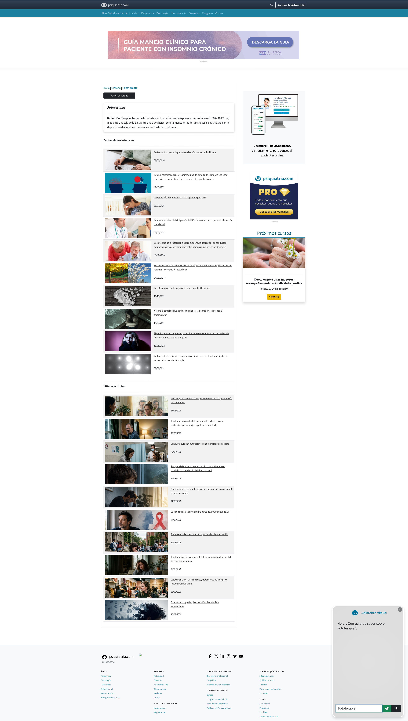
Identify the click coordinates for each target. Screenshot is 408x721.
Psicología (162, 13)
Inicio (106, 88)
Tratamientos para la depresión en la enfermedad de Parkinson (185, 152)
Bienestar (194, 13)
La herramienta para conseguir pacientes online (272, 150)
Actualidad (132, 13)
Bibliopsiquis (160, 689)
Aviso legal (264, 703)
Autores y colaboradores (218, 684)
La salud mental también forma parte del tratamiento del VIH (200, 511)
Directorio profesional (217, 675)
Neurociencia (178, 13)
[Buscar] (271, 4)
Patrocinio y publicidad (270, 689)
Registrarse (159, 712)
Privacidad (264, 707)
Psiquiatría (147, 13)
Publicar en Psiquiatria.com (219, 707)
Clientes (263, 684)
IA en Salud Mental (113, 13)
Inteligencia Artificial (110, 697)
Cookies (263, 712)
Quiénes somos (266, 680)
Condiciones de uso (268, 716)
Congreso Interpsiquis (217, 699)
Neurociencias (107, 693)
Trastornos (106, 684)
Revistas (158, 693)
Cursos (219, 13)
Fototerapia (129, 88)
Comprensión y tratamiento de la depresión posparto (180, 197)
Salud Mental (107, 689)
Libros (157, 697)
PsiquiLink (211, 680)
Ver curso (274, 296)
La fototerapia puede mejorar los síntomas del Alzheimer (182, 288)
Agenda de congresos (217, 703)
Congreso (207, 13)
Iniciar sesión (160, 707)
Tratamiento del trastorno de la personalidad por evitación (199, 534)
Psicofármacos (161, 684)
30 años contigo (267, 675)
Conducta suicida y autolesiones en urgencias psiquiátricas (200, 443)
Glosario (116, 88)
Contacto (263, 693)
